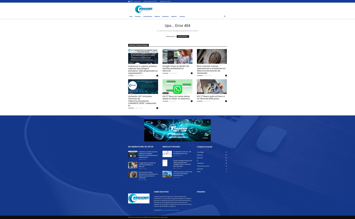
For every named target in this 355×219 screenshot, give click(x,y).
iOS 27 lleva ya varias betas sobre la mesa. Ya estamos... (177, 97)
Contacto (182, 16)
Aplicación (165, 93)
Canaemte (131, 75)
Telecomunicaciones (203, 166)
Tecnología (165, 63)
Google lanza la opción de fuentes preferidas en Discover (176, 68)
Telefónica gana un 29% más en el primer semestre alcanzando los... (182, 173)
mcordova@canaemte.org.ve (171, 210)
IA (197, 160)
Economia (199, 63)
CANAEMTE (131, 63)
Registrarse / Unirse (165, 1)
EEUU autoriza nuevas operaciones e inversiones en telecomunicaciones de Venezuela (211, 69)
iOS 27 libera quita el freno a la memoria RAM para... (211, 97)
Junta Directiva (147, 16)
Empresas (200, 155)
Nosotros (138, 16)
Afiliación (174, 16)
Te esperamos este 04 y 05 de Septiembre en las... (182, 153)
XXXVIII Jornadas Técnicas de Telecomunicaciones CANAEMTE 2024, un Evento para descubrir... (182, 163)
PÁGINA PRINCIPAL (183, 36)
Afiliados (157, 16)
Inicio (131, 16)
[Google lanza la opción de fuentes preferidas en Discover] (177, 56)
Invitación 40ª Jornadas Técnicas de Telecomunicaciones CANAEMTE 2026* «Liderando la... (142, 101)
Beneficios (165, 16)
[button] (224, 16)
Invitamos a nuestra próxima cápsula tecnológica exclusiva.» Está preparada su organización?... (143, 69)
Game (199, 171)
